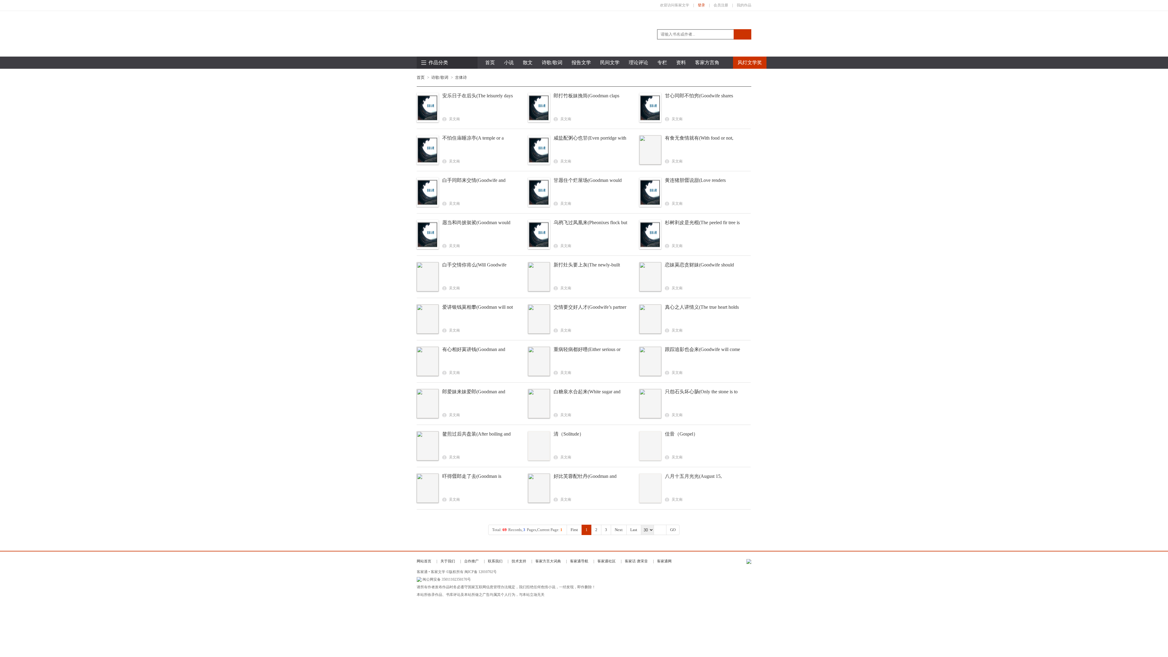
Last (633, 529)
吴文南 (454, 119)
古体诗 (461, 77)
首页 (490, 62)
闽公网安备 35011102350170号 (446, 579)
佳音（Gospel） (681, 433)
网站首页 (424, 561)
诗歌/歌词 (439, 77)
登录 (701, 5)
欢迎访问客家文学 (674, 5)
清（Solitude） (569, 433)
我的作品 (744, 5)
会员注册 (721, 5)
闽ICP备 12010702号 (480, 572)
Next (619, 529)
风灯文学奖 (750, 62)
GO (673, 529)
